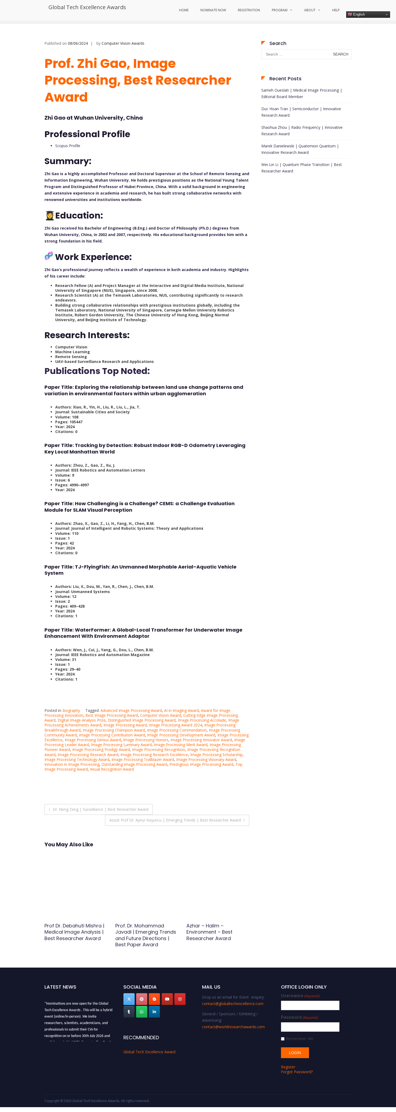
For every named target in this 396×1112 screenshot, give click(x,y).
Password (299, 1017)
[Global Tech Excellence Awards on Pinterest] (141, 999)
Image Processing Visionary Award (206, 759)
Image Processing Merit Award (180, 744)
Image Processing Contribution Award (112, 734)
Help (336, 10)
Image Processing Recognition (158, 749)
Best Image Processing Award (111, 715)
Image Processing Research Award (88, 754)
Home (184, 10)
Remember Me (300, 1038)
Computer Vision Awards (123, 43)
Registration (249, 10)
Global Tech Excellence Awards (87, 7)
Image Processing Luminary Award (121, 744)
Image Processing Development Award (181, 734)
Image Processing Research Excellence (154, 754)
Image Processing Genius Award (93, 739)
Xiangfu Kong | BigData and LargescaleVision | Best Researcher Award (214, 932)
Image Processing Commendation (177, 730)
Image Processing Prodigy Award (101, 749)
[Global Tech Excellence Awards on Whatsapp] (141, 1012)
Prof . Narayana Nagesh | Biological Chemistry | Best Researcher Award (145, 932)
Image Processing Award (125, 725)
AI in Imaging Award (181, 710)
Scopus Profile (67, 145)
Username (300, 996)
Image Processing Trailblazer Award (143, 759)
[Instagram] (180, 999)
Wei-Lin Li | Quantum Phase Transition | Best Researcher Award (301, 168)
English (358, 14)
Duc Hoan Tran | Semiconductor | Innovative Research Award (301, 112)
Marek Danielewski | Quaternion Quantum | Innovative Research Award (300, 149)
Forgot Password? (297, 1071)
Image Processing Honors (145, 739)
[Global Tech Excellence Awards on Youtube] (167, 999)
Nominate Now (213, 10)
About (309, 10)
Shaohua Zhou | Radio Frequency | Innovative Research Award (302, 130)
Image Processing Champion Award (114, 730)
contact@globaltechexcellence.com (232, 1003)
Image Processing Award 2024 (175, 725)
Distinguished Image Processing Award (142, 720)
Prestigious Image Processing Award (201, 764)
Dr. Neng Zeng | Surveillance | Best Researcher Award (100, 809)
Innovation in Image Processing (71, 764)
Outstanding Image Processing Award (134, 764)
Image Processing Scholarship (216, 754)
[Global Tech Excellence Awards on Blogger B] (154, 999)
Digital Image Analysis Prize (82, 720)
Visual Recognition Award (112, 769)
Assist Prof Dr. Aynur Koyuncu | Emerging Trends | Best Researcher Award (175, 820)
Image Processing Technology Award (76, 759)
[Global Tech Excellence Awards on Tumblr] (129, 1012)
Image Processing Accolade (202, 720)
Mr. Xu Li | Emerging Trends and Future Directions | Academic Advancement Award (70, 935)
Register (288, 1066)
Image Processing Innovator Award (201, 739)
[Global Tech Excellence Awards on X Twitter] (129, 999)
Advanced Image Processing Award (131, 710)
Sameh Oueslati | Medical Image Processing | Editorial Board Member (301, 93)
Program (279, 10)
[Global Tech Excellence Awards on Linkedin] (154, 1012)
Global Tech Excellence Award (149, 1051)
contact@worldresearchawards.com (233, 1026)
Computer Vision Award (160, 715)
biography (71, 710)
